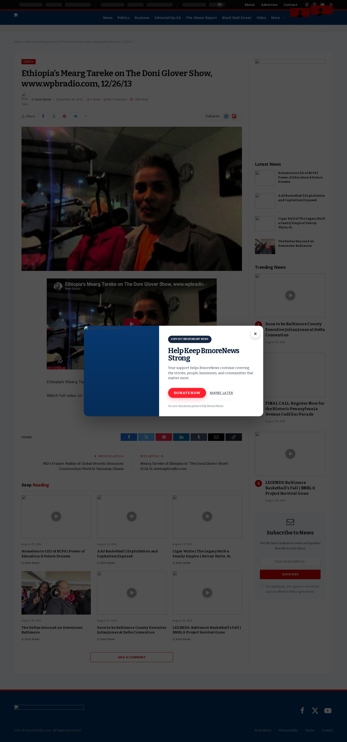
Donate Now (187, 393)
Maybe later (221, 393)
